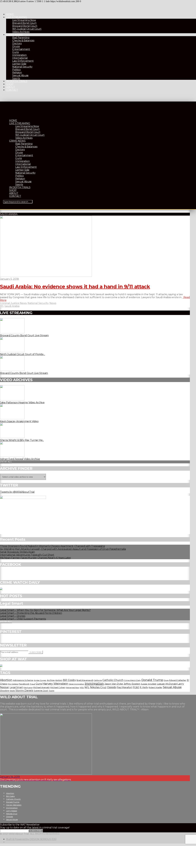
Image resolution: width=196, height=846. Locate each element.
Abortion (6, 680)
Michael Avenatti (41, 687)
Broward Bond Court (24, 25)
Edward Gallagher (177, 680)
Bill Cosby (69, 680)
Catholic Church (113, 680)
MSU (82, 687)
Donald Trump (152, 680)
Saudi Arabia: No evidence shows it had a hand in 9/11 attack (75, 287)
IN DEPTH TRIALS (16, 81)
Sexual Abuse (20, 75)
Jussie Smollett (148, 684)
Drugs (16, 46)
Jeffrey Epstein (132, 683)
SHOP (9, 84)
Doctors (17, 43)
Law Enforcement (23, 60)
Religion (17, 72)
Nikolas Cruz (98, 687)
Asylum (58, 680)
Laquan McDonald (167, 683)
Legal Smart (16, 687)
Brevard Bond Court (24, 23)
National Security (22, 66)
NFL (87, 687)
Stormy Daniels (24, 690)
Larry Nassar (11, 811)
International (20, 58)
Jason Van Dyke (113, 683)
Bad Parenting (21, 37)
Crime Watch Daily (132, 680)
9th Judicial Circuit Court (26, 28)
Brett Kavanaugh (85, 680)
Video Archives (20, 31)
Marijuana (27, 687)
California (98, 680)
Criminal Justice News (13, 303)
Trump (51, 691)
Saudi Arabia (11, 306)
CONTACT (12, 90)
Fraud (32, 684)
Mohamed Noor (72, 687)
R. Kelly (144, 687)
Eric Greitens (13, 684)
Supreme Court (41, 690)
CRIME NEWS (14, 34)
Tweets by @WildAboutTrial (17, 491)
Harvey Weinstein (55, 683)
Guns (15, 52)
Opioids (111, 687)
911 (1, 306)
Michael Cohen (57, 687)
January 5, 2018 (9, 278)
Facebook (24, 684)
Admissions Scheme (23, 680)
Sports (16, 78)
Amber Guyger (40, 680)
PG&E (136, 687)
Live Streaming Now (24, 20)
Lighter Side (19, 63)
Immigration (19, 55)
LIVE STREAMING (16, 17)
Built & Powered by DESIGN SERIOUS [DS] (31, 839)
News (52, 303)
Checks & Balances (23, 40)
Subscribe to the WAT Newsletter (20, 824)
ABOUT (10, 87)
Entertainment (21, 49)
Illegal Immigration (76, 684)
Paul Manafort (124, 687)
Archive (51, 680)
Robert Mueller (155, 687)
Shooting (4, 690)
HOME (10, 14)
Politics (16, 69)
